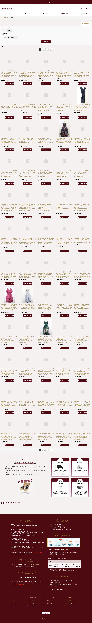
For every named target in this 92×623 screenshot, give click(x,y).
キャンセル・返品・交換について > (34, 564)
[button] (80, 8)
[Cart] (86, 8)
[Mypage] (89, 8)
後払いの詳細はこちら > (31, 526)
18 (47, 49)
